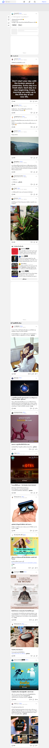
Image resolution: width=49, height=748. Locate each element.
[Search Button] (6, 2)
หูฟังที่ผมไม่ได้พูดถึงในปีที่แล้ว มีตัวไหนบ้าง (21, 524)
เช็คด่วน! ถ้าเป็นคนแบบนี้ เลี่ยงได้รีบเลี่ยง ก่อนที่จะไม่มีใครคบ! (24, 558)
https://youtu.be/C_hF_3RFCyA (18, 653)
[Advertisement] (24, 7)
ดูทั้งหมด (24, 279)
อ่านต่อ (31, 406)
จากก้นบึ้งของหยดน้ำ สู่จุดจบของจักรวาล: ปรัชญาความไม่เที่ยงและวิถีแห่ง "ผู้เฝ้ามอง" (24, 398)
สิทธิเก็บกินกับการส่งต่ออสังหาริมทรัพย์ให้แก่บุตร (23, 611)
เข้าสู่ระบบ (44, 1)
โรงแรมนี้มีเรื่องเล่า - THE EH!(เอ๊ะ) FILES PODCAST (24, 485)
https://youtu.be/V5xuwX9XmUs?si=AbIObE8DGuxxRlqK (24, 563)
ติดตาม (20, 13)
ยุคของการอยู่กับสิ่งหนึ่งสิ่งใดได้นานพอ (21, 444)
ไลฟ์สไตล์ (14, 25)
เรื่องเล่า (20, 25)
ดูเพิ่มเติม (20, 182)
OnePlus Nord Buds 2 (17, 649)
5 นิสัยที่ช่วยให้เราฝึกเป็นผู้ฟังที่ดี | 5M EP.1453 (22, 692)
